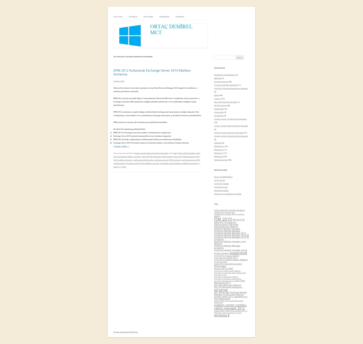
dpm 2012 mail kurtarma (184, 156)
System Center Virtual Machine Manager (231, 136)
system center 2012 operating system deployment (231, 297)
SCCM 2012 (232, 257)
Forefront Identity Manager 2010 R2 (231, 235)
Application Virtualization (224, 75)
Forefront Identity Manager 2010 (230, 232)
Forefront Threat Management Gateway (231, 88)
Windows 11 (219, 149)
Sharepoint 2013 (222, 282)
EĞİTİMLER (133, 17)
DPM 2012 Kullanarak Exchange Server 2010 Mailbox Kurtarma (152, 72)
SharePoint (218, 115)
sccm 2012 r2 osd (220, 275)
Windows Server (221, 160)
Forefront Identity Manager (225, 85)
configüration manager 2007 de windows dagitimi (229, 215)
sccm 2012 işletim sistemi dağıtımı (231, 259)
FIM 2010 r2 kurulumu (225, 222)
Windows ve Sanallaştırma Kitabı (227, 194)
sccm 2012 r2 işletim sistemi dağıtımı (227, 271)
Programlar (219, 112)
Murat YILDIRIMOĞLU (223, 177)
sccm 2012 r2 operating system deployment (230, 273)
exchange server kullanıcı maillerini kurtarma (179, 163)
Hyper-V (217, 98)
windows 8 (222, 315)
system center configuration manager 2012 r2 (230, 311)
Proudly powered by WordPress (125, 332)
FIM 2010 (223, 219)
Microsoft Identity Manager (225, 102)
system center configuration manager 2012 (230, 306)
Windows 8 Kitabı (221, 190)
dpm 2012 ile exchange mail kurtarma (157, 156)
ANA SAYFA (118, 17)
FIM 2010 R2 (238, 219)
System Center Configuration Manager (230, 119)
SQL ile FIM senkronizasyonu (228, 287)
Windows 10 (219, 146)
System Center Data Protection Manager (151, 153)
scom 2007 (239, 280)
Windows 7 (218, 153)
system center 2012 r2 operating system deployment (228, 302)
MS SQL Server (220, 105)
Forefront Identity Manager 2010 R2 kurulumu (231, 238)
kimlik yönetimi (221, 253)
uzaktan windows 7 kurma (231, 313)
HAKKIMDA (180, 17)
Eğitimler (217, 78)
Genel (216, 95)
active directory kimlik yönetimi (229, 210)
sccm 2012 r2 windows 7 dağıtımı (226, 277)
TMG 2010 (217, 313)
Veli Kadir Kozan (221, 187)
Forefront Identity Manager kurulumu (227, 246)
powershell (238, 252)
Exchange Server (221, 81)
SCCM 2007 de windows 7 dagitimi (226, 256)
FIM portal (233, 224)
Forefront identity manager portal (230, 250)
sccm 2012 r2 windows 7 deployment (227, 279)
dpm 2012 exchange (187, 153)
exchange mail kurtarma (143, 160)
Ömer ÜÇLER (219, 180)
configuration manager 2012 (224, 212)
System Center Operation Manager (228, 132)
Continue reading (121, 146)
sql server (221, 290)
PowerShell (218, 109)
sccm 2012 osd (223, 268)
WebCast (218, 143)
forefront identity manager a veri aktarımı (230, 242)
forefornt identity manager (227, 228)
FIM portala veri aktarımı (226, 226)
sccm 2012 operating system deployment (228, 264)
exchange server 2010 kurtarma (168, 160)
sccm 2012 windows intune (224, 281)
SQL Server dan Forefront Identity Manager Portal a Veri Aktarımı (230, 293)
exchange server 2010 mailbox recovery (142, 163)
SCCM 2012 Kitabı (221, 183)
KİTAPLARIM (148, 17)
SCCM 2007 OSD (220, 258)
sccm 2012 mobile (220, 262)
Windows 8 (218, 156)
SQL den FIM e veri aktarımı (227, 284)
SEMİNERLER (164, 17)
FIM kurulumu (221, 224)
